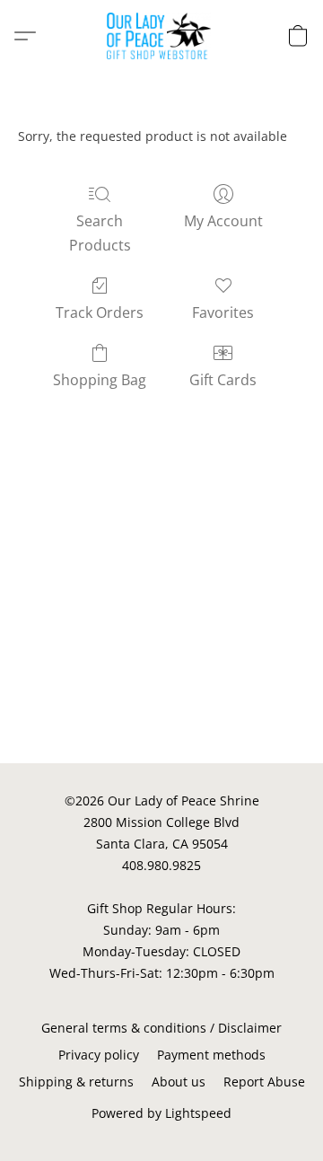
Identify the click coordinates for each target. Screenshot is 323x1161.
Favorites (223, 312)
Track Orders (100, 312)
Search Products (100, 232)
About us (178, 1081)
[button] (162, 36)
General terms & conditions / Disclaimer (161, 1027)
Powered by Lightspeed (161, 1112)
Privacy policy (98, 1054)
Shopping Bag (99, 380)
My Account (223, 221)
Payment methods (211, 1054)
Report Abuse (264, 1081)
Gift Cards (223, 380)
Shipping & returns (76, 1081)
